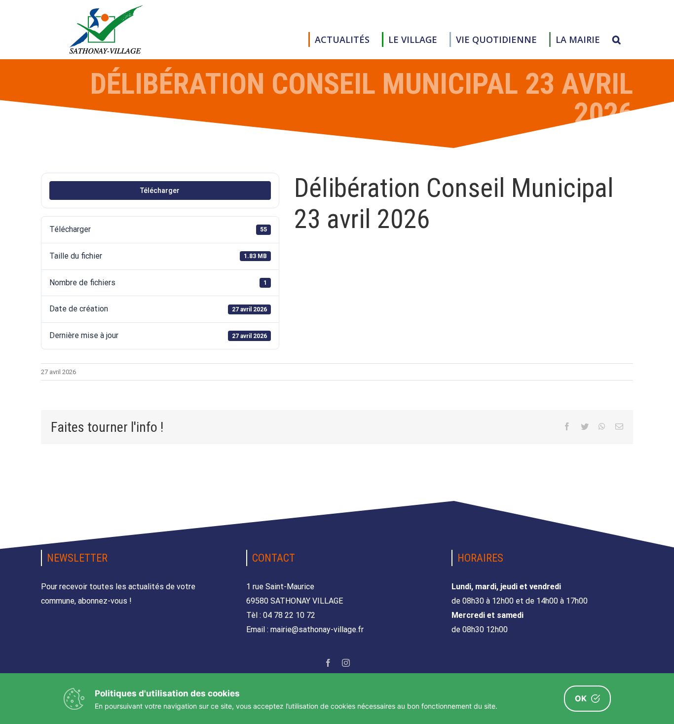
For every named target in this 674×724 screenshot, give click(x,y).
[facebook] (328, 663)
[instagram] (346, 663)
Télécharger (160, 190)
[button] (616, 39)
